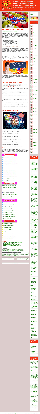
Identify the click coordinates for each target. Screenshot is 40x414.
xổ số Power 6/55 (33, 289)
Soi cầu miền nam (15, 3)
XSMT (13, 7)
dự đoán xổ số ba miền (34, 373)
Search (32, 14)
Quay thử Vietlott (35, 148)
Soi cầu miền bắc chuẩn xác (23, 3)
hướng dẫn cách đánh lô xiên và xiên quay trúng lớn (22, 259)
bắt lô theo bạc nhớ (9, 249)
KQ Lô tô (18, 9)
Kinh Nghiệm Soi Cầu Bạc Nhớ (20, 251)
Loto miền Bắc (35, 129)
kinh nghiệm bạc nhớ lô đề (13, 250)
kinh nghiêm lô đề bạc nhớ (5, 251)
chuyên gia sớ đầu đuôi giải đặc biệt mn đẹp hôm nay (34, 212)
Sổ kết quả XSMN (35, 42)
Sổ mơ (25, 9)
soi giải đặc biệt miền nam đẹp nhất (8, 204)
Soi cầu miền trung (30, 3)
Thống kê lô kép (35, 105)
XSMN (35, 5)
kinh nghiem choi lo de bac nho (20, 250)
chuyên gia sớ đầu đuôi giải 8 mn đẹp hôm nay (34, 209)
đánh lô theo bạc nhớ (20, 249)
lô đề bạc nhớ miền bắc (10, 254)
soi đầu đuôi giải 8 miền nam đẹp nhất (8, 214)
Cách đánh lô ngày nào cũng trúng (34, 364)
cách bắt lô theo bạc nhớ (15, 249)
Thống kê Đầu (35, 108)
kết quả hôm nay (17, 7)
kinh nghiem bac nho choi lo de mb (6, 250)
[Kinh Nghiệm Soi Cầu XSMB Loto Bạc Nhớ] (15, 20)
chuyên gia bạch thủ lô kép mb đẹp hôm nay (34, 171)
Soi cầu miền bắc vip (30, 1)
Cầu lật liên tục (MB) (34, 303)
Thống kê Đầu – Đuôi (34, 318)
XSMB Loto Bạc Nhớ (16, 255)
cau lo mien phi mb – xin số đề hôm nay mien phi (6, 4)
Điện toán (29, 7)
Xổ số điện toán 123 (34, 298)
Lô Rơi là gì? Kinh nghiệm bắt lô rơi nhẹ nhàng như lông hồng (12, 245)
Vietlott (26, 7)
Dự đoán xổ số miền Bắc (34, 379)
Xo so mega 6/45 (33, 288)
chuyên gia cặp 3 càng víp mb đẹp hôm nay (34, 194)
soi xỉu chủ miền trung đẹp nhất (8, 223)
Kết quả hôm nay (35, 35)
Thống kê (14, 9)
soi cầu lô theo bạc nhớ (25, 254)
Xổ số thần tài (35, 76)
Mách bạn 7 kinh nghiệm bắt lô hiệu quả (9, 243)
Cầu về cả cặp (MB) (34, 305)
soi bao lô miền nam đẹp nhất (7, 208)
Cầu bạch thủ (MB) (35, 79)
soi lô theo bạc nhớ (11, 255)
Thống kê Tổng (35, 118)
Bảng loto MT (33, 328)
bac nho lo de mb (5, 249)
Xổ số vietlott (35, 48)
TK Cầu (33, 7)
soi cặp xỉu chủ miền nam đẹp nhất (8, 210)
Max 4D (34, 61)
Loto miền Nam (35, 132)
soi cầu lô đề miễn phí (35, 405)
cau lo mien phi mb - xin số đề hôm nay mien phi (8, 31)
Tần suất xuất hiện (34, 321)
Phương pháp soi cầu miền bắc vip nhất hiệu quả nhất (7, 259)
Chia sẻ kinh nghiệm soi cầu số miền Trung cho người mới (11, 244)
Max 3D (34, 58)
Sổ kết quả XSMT (35, 45)
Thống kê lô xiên (35, 101)
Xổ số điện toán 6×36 (34, 296)
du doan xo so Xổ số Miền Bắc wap (34, 368)
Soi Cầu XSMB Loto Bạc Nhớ (5, 255)
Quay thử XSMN (35, 142)
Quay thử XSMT (35, 145)
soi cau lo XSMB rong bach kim (34, 399)
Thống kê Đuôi (35, 111)
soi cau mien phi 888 (34, 400)
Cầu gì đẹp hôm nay (15, 5)
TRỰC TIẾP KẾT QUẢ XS (28, 5)
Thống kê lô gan (35, 98)
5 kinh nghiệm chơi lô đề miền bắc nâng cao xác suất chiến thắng (12, 242)
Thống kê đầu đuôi (34, 310)
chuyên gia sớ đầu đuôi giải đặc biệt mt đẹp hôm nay (34, 262)
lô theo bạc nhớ (15, 254)
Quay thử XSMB (33, 331)
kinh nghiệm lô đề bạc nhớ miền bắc (13, 251)
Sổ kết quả (21, 7)
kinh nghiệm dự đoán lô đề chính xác (34, 384)
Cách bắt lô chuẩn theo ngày (34, 361)
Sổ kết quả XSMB (33, 281)
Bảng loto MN (33, 327)
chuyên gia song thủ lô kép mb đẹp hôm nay (34, 239)
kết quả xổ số (33, 384)
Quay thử (21, 9)
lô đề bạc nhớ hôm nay (4, 254)
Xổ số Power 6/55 (35, 55)
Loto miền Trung (35, 135)
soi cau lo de (35, 387)
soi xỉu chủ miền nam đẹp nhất (7, 202)
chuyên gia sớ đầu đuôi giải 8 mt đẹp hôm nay (34, 259)
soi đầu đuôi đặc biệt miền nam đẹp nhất (9, 216)
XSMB (33, 5)
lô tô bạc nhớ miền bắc (20, 254)
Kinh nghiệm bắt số (21, 5)
